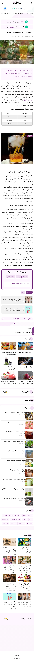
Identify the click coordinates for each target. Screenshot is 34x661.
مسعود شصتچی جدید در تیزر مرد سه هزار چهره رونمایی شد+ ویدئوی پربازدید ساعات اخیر (10, 587)
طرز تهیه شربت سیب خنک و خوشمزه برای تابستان (9, 353)
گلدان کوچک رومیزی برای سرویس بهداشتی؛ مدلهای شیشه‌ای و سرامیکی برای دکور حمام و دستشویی (25, 569)
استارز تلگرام (30, 523)
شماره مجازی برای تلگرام (15, 515)
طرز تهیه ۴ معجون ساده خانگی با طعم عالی (14, 412)
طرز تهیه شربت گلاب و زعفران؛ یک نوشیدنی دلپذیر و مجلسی (8, 382)
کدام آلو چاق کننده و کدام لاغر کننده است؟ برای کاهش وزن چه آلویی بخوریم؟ (25, 587)
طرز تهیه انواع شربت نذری (26, 367)
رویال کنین (13, 523)
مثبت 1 (31, 519)
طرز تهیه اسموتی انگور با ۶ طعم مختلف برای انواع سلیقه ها (26, 383)
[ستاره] (17, 2)
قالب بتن (4, 515)
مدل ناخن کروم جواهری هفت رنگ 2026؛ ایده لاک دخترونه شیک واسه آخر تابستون (10, 569)
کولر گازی (24, 519)
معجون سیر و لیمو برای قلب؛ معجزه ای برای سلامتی (14, 461)
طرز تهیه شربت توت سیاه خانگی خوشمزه (10, 368)
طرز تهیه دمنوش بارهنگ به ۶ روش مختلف (14, 441)
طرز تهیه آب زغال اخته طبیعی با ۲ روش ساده (14, 498)
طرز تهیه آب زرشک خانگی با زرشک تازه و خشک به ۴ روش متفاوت (13, 432)
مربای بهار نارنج (28, 100)
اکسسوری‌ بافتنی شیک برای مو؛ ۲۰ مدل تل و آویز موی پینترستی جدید (13, 300)
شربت (22, 292)
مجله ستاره (11, 36)
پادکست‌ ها (17, 658)
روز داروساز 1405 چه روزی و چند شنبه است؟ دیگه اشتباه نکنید (25, 550)
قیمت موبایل (21, 523)
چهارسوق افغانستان (15, 519)
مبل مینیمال (6, 523)
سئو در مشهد (5, 519)
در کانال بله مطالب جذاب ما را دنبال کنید (22, 319)
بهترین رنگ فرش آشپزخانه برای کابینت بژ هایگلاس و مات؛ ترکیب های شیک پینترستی (9, 551)
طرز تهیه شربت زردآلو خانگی (26, 352)
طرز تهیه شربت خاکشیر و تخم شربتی (16, 451)
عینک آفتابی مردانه (28, 515)
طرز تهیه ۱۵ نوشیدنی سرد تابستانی (16, 422)
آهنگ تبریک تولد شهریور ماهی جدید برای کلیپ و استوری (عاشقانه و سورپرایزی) (14, 309)
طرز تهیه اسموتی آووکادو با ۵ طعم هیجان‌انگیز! (13, 489)
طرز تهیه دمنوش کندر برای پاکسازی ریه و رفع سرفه (14, 470)
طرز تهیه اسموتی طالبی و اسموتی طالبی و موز (14, 479)
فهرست (17, 655)
